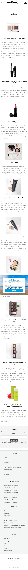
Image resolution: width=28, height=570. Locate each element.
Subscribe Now (14, 290)
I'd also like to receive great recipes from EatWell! (14, 287)
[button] (14, 280)
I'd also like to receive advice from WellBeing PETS (14, 288)
